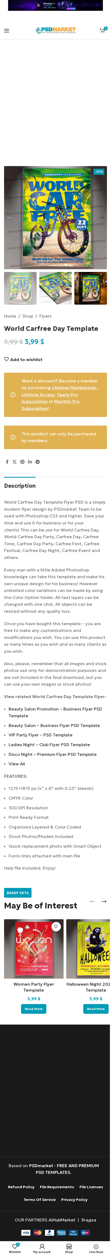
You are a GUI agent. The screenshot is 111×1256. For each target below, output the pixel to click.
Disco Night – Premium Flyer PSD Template (53, 754)
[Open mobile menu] (6, 30)
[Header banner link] (55, 5)
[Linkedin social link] (30, 462)
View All (17, 763)
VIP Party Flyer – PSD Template (40, 735)
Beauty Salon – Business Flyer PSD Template (54, 725)
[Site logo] (55, 29)
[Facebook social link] (7, 462)
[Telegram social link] (37, 462)
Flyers (45, 316)
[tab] (20, 485)
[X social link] (14, 462)
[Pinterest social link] (22, 462)
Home (10, 316)
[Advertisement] (55, 106)
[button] (9, 217)
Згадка (88, 1220)
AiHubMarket (61, 1220)
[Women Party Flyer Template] (34, 949)
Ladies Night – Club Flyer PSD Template (49, 744)
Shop (27, 316)
